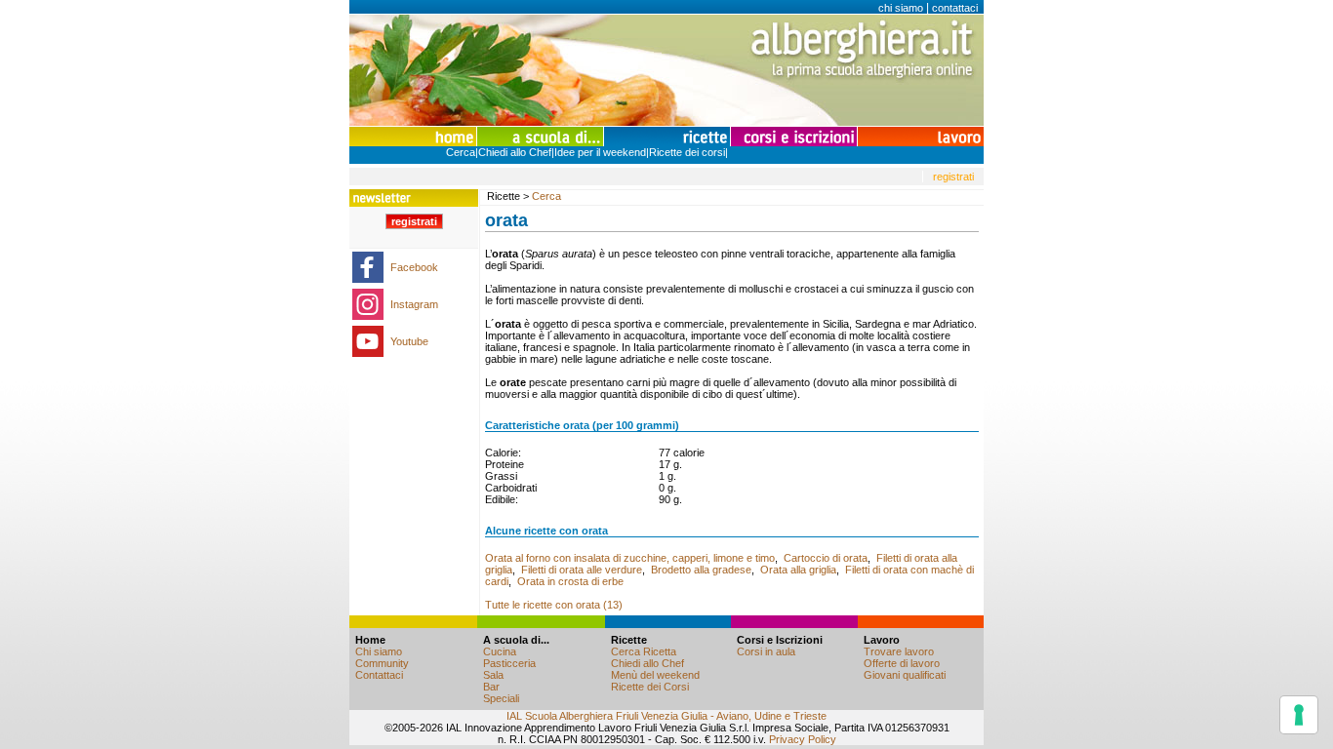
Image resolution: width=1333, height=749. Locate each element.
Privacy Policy (802, 739)
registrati (953, 176)
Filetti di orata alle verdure (581, 569)
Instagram (414, 304)
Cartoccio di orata (826, 558)
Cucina (499, 651)
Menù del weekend (655, 675)
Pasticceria (509, 663)
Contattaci (379, 675)
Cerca (460, 152)
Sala (493, 675)
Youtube (409, 341)
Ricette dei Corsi (650, 686)
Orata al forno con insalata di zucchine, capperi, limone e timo (630, 558)
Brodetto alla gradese (701, 569)
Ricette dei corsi (687, 152)
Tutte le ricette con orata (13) (554, 605)
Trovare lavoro (899, 651)
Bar (491, 686)
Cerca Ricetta (643, 651)
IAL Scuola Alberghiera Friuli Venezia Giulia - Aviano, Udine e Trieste (666, 716)
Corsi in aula (766, 651)
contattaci (955, 8)
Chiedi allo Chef (514, 152)
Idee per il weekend (600, 152)
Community (382, 663)
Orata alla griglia (798, 569)
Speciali (501, 698)
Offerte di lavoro (902, 663)
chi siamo (900, 8)
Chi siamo (378, 651)
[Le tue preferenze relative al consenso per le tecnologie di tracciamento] (1298, 714)
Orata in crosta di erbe (570, 581)
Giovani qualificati (905, 675)
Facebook (414, 267)
